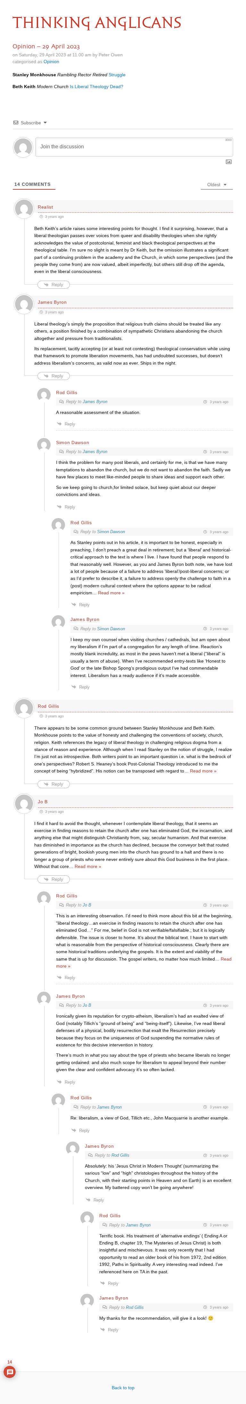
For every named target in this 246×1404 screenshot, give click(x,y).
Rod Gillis (120, 1155)
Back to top (123, 1387)
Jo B (87, 905)
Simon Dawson (111, 531)
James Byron (95, 401)
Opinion (51, 61)
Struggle (117, 74)
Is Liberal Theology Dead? (96, 86)
